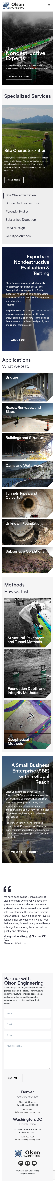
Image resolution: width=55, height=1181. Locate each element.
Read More (14, 180)
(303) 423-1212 (27, 1109)
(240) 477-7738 (27, 1136)
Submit (13, 1077)
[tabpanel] (27, 146)
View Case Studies (24, 852)
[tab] (28, 204)
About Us (18, 340)
